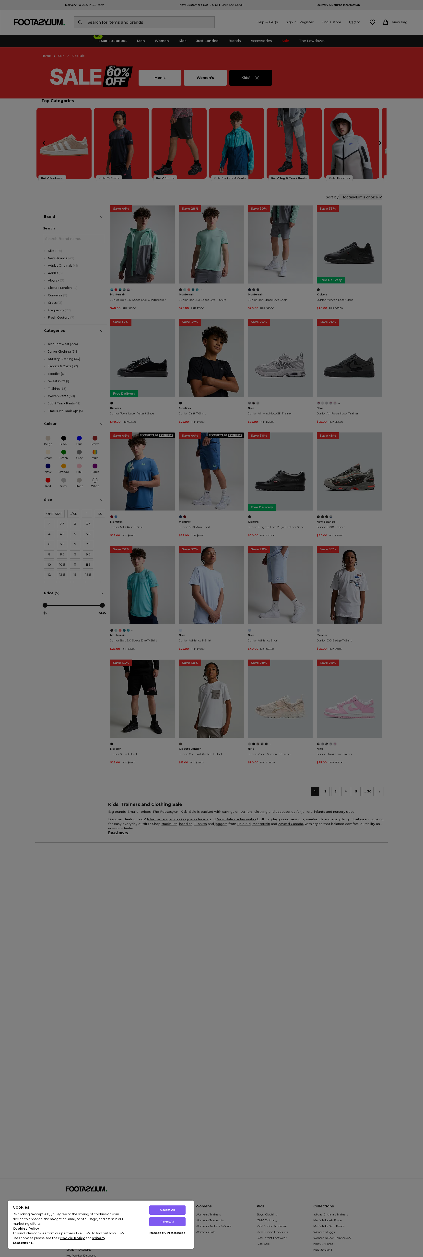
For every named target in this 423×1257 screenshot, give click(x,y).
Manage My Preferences (167, 1233)
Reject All (167, 1221)
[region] (101, 1224)
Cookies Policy (26, 1228)
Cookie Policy (72, 1238)
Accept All (167, 1210)
